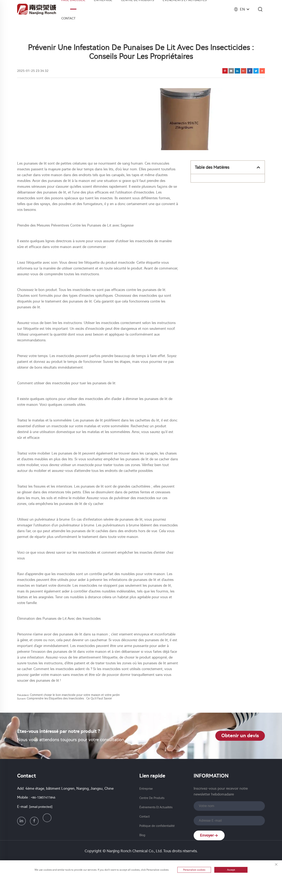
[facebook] (34, 821)
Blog (142, 835)
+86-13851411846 (43, 797)
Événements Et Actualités (155, 807)
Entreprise (146, 789)
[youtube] (47, 817)
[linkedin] (21, 821)
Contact (68, 18)
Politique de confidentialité (157, 826)
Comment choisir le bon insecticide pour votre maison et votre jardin (75, 695)
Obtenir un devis (240, 735)
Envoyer (207, 835)
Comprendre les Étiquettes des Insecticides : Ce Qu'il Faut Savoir (69, 698)
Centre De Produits (151, 798)
